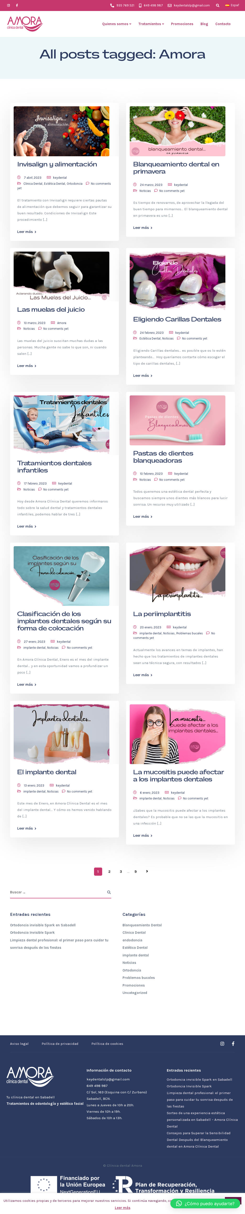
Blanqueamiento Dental (142, 925)
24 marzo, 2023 (151, 185)
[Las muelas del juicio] (61, 274)
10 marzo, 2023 (35, 323)
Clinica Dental (32, 183)
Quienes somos (115, 24)
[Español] (227, 5)
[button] (205, 1203)
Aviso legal (19, 1043)
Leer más (25, 232)
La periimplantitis (162, 614)
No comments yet (171, 191)
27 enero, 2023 (35, 641)
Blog (204, 24)
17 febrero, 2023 (35, 483)
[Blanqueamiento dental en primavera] (177, 129)
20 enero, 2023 (151, 627)
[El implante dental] (61, 732)
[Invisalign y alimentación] (61, 129)
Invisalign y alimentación (57, 164)
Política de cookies (107, 1043)
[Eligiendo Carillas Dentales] (177, 279)
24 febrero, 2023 (152, 333)
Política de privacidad (60, 1043)
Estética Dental (54, 183)
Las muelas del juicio (51, 310)
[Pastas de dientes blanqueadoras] (177, 418)
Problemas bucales (189, 633)
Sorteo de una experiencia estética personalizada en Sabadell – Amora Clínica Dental (202, 1119)
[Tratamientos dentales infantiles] (61, 423)
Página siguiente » (147, 871)
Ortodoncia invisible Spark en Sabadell (43, 925)
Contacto (223, 24)
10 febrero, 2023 (151, 473)
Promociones (182, 24)
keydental (60, 177)
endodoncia (132, 940)
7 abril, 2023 (33, 177)
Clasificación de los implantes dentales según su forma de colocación (64, 621)
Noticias (145, 191)
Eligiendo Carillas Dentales (177, 320)
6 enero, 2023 (150, 792)
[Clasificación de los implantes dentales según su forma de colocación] (61, 574)
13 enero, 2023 (34, 785)
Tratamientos (149, 24)
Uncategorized (134, 993)
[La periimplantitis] (177, 574)
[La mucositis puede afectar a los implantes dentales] (177, 732)
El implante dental (46, 772)
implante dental (34, 647)
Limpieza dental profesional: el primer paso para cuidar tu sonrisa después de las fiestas (200, 1099)
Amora (61, 323)
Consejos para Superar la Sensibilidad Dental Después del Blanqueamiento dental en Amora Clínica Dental (199, 1140)
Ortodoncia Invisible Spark (32, 932)
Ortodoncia (75, 183)
